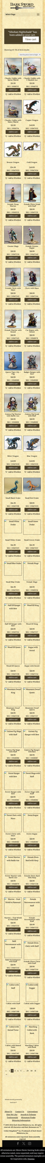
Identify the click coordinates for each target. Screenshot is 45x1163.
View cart (30, 39)
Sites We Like (11, 1114)
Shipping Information (21, 1120)
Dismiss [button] (31, 1159)
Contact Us (19, 1112)
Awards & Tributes (28, 1114)
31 (35, 1071)
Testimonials (12, 1117)
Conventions (32, 1112)
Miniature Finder (28, 1117)
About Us (8, 1112)
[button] (13, 94)
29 (27, 1071)
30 (31, 1071)
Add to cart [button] (13, 90)
